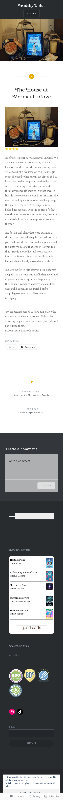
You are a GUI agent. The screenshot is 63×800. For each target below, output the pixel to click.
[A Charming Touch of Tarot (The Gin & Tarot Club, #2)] (49, 580)
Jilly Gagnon (18, 614)
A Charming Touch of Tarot (24, 572)
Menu (33, 13)
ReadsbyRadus (31, 5)
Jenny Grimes (18, 589)
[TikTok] (20, 712)
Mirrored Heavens (19, 597)
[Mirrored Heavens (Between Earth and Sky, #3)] (49, 605)
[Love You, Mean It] (49, 618)
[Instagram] (12, 712)
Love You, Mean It (19, 610)
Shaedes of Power (19, 585)
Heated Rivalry (17, 560)
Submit (31, 743)
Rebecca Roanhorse (21, 601)
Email (12, 726)
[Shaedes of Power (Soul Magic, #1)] (49, 589)
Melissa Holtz (18, 576)
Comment (46, 485)
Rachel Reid (17, 563)
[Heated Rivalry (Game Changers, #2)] (49, 567)
